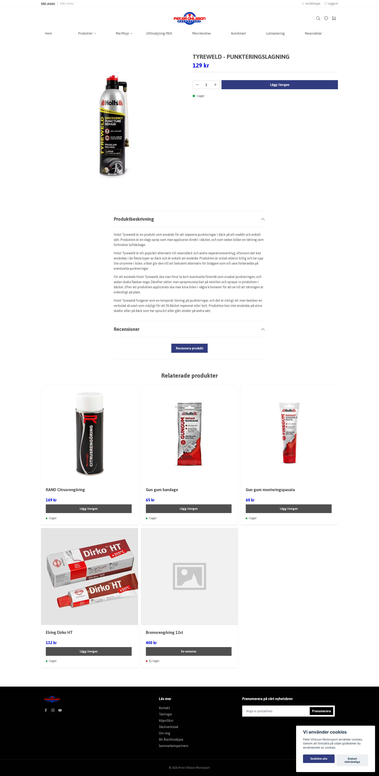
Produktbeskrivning (134, 219)
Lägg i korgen (89, 508)
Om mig (164, 733)
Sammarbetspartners (173, 746)
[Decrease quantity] (197, 85)
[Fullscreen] (113, 125)
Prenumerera (321, 711)
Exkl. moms (66, 3)
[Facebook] (45, 710)
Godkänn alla (318, 758)
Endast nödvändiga (352, 760)
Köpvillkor (166, 720)
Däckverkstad (168, 727)
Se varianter (188, 651)
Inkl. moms (48, 3)
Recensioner (126, 329)
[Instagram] (52, 710)
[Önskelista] (326, 18)
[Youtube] (60, 710)
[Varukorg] (334, 18)
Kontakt (164, 708)
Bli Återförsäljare (171, 739)
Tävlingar (165, 714)
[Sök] (318, 18)
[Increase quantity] (215, 85)
